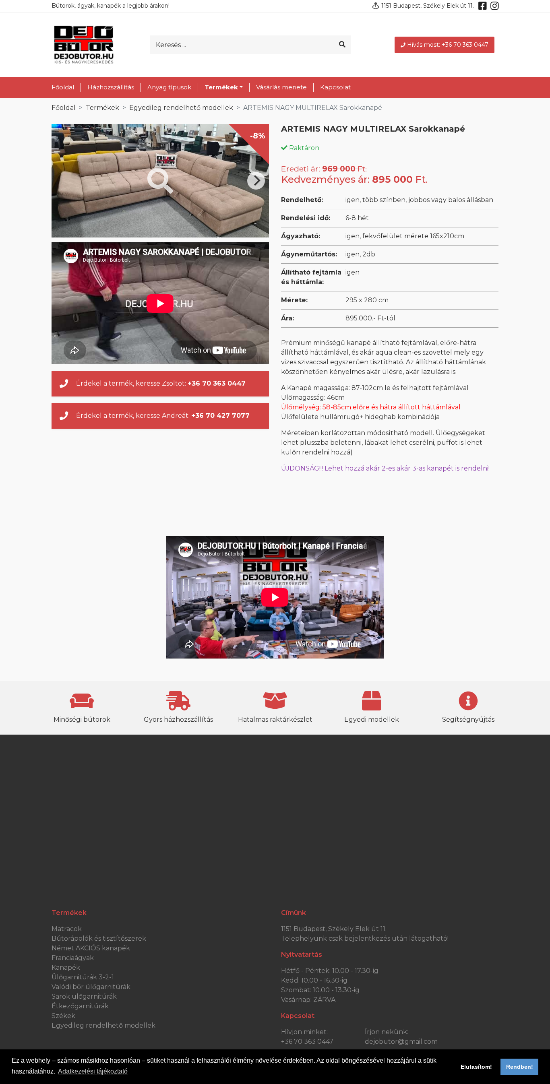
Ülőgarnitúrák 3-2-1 (83, 977)
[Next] (256, 181)
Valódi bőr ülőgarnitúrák (91, 987)
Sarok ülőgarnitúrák (84, 996)
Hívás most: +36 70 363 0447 (447, 44)
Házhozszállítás (110, 87)
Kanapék (66, 967)
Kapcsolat (335, 87)
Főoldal (63, 87)
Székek (63, 1016)
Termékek (102, 107)
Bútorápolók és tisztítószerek (99, 938)
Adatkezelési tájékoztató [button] (93, 1071)
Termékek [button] (221, 87)
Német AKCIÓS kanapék (91, 948)
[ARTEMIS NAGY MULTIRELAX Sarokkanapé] (160, 180)
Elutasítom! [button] (476, 1066)
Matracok (67, 929)
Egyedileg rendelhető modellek (181, 107)
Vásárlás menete (281, 87)
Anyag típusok (169, 87)
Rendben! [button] (519, 1066)
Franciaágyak (73, 958)
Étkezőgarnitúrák (80, 1006)
